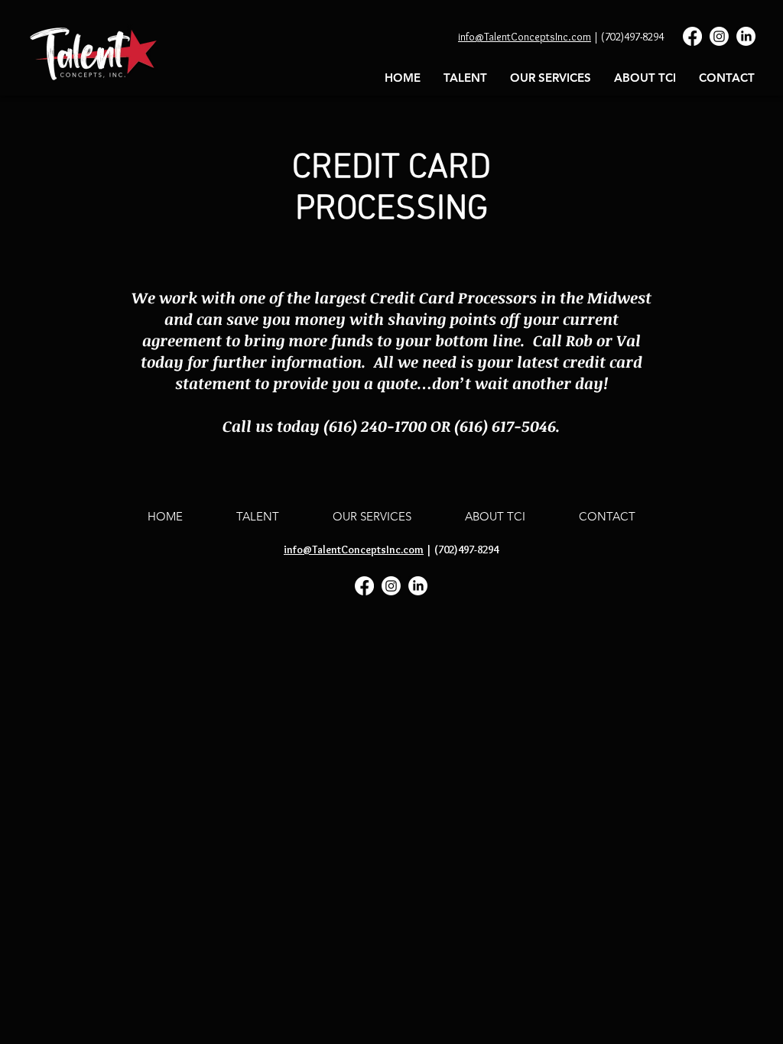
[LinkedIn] (745, 36)
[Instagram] (719, 36)
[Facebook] (692, 36)
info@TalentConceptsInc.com (524, 37)
